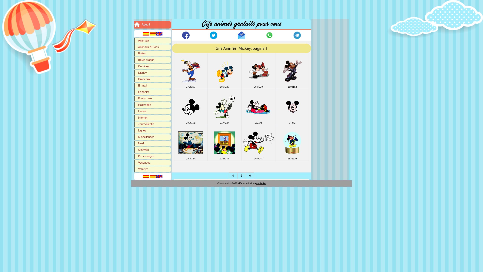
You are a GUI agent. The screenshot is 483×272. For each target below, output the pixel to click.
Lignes (142, 130)
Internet (142, 117)
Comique (143, 66)
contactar (261, 183)
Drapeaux (144, 79)
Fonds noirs (145, 98)
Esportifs (143, 92)
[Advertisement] (241, 8)
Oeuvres (143, 149)
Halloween (144, 104)
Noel (141, 143)
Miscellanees (146, 136)
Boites (142, 53)
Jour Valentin (146, 124)
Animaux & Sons (148, 47)
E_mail (142, 85)
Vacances (144, 162)
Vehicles (143, 169)
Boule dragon (146, 59)
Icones (142, 111)
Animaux (143, 40)
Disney (142, 72)
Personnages (146, 156)
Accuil (146, 24)
